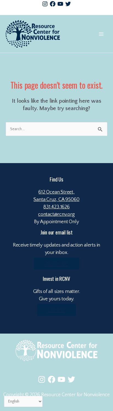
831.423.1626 (56, 207)
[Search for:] (56, 129)
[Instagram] (45, 4)
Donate (56, 310)
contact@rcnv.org (56, 214)
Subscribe (56, 263)
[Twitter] (68, 4)
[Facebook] (52, 4)
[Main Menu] (101, 33)
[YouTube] (60, 4)
